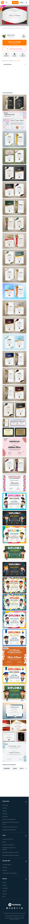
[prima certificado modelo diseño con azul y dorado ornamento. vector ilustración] (18, 421)
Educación (5, 864)
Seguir (23, 36)
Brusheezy (5, 853)
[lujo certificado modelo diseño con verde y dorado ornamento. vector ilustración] (14, 206)
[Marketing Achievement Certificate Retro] (14, 682)
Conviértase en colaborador (9, 923)
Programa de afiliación (8, 893)
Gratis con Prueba (14, 42)
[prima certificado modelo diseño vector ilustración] (14, 491)
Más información (8, 63)
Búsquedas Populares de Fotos (10, 900)
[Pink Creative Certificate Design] (14, 472)
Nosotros (4, 920)
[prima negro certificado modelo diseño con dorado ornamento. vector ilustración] (14, 172)
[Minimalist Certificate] (14, 800)
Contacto (4, 917)
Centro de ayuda (6, 914)
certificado (7, 816)
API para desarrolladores (8, 867)
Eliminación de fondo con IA (9, 875)
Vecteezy (4, 856)
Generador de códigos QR (9, 878)
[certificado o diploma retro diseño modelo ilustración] (8, 773)
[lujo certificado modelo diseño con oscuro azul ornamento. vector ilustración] (14, 358)
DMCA (4, 890)
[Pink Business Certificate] (14, 120)
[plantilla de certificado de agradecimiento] (8, 448)
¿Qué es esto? (17, 60)
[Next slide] (22, 817)
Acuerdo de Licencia (7, 887)
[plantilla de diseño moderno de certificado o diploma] (6, 751)
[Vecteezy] (2, 2)
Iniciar (21, 2)
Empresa (4, 862)
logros (15, 816)
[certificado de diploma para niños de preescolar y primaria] (14, 527)
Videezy (4, 859)
